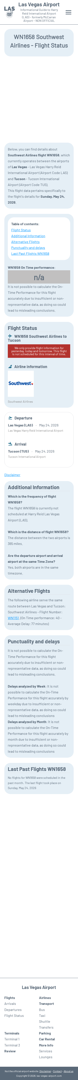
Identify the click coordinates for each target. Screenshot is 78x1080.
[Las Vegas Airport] (9, 12)
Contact (57, 1071)
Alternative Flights (25, 242)
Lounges (45, 1057)
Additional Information (28, 236)
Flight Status (21, 230)
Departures (13, 1009)
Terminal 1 (12, 1039)
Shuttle (44, 1021)
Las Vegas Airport (39, 4)
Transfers (46, 1027)
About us (68, 1071)
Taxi (42, 1015)
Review (10, 1051)
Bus (42, 1009)
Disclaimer (45, 1071)
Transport (46, 1003)
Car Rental (47, 1039)
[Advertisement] (39, 99)
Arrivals (10, 1003)
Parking (45, 1033)
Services (45, 1051)
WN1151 (13, 618)
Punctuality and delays (28, 247)
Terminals (11, 1033)
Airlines (45, 997)
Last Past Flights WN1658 (30, 253)
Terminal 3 (12, 1045)
